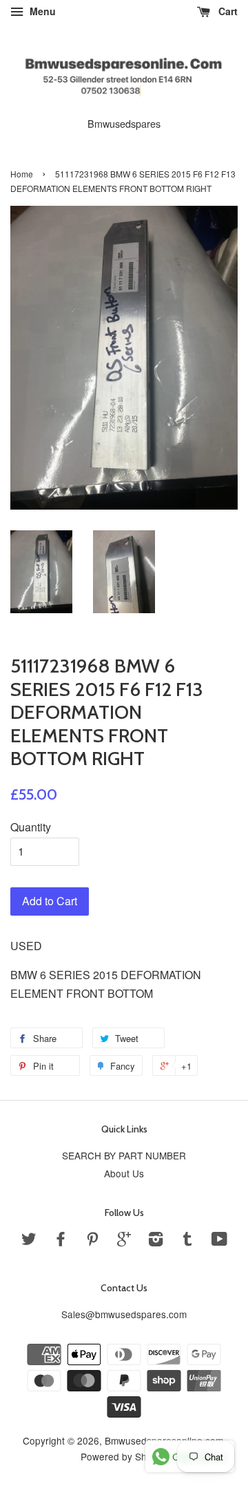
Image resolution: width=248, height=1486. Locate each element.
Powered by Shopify (124, 1456)
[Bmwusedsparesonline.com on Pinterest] (92, 1241)
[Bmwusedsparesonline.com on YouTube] (219, 1241)
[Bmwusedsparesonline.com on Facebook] (60, 1241)
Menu (41, 11)
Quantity (30, 827)
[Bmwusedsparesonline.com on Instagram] (155, 1241)
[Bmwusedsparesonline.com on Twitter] (29, 1241)
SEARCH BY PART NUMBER (124, 1155)
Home (21, 174)
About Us (124, 1173)
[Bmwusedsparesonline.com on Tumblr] (187, 1241)
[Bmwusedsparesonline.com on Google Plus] (124, 1241)
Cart (227, 11)
